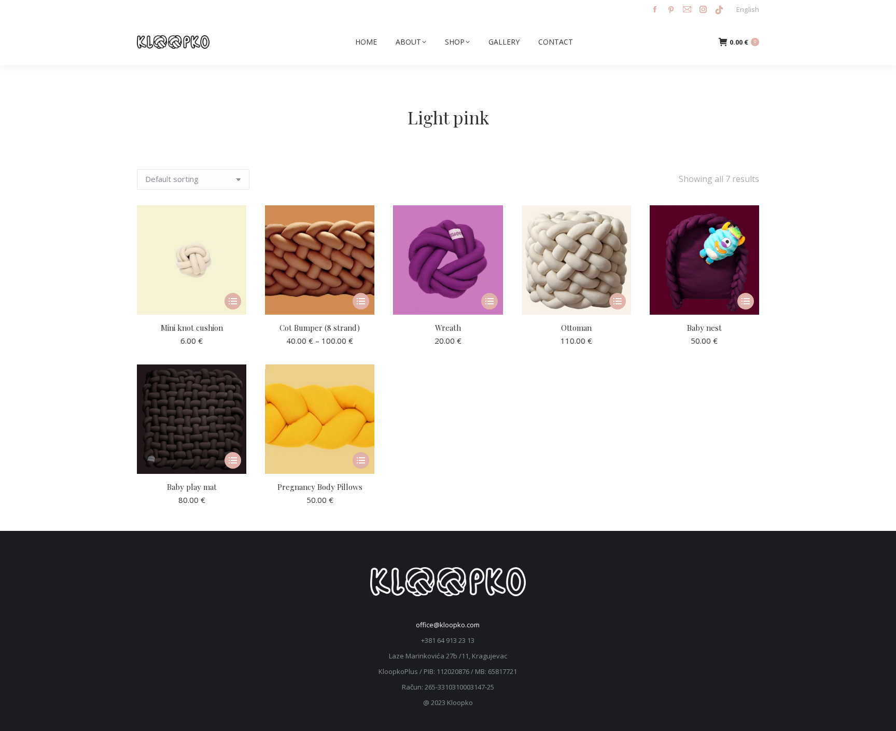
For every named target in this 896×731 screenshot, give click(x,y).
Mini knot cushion (192, 327)
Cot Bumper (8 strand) (319, 327)
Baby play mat (192, 487)
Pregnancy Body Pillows (319, 487)
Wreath (448, 327)
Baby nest (704, 327)
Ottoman (576, 327)
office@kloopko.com (448, 624)
